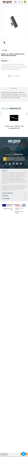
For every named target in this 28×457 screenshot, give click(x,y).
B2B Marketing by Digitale (19, 212)
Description (14, 88)
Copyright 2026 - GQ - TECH (8, 209)
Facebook (6, 163)
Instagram (13, 163)
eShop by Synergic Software (19, 208)
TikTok (21, 163)
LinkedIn (17, 163)
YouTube (9, 163)
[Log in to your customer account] (25, 2)
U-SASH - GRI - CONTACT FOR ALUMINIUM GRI (14, 127)
